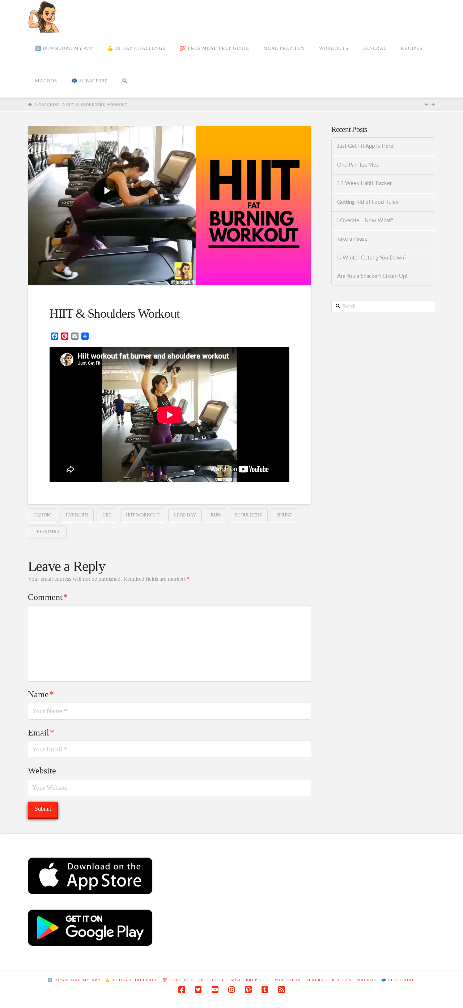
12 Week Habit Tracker (364, 183)
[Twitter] (198, 990)
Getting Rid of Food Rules (367, 202)
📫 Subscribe (398, 980)
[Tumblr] (265, 990)
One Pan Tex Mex (358, 165)
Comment (48, 597)
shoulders (248, 515)
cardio (42, 515)
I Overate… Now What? (365, 220)
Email (41, 732)
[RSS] (281, 990)
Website (42, 770)
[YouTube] (215, 990)
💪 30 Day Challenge (131, 980)
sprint (284, 515)
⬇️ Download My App (74, 980)
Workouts (288, 980)
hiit (106, 515)
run (215, 515)
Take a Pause (352, 239)
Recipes (342, 980)
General (316, 980)
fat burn (77, 515)
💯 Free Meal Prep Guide (194, 980)
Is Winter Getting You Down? (372, 258)
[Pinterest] (248, 990)
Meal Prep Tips (250, 980)
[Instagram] (231, 990)
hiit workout (143, 515)
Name (41, 694)
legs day (185, 515)
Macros (367, 980)
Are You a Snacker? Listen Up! (372, 276)
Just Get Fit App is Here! (366, 146)
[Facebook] (181, 990)
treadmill (47, 531)
